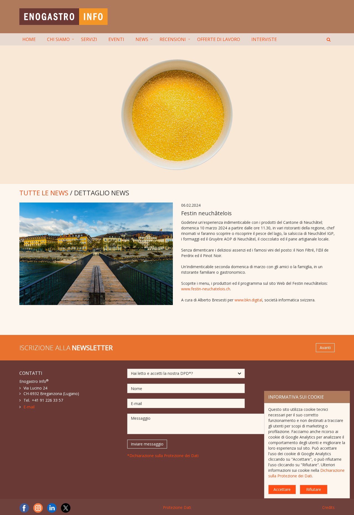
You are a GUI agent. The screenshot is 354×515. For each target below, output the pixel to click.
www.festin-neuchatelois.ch (205, 288)
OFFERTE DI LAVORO (218, 39)
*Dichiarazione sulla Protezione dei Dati (163, 455)
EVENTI (116, 39)
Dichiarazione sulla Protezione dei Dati (306, 473)
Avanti (325, 347)
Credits (328, 507)
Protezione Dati (177, 507)
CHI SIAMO (58, 39)
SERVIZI (89, 39)
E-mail (29, 406)
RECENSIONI (173, 39)
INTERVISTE (264, 39)
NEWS (142, 39)
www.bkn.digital (248, 300)
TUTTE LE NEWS (43, 192)
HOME (29, 39)
